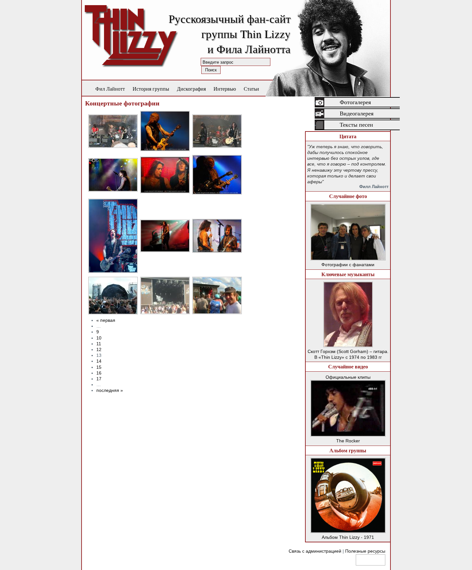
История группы (151, 88)
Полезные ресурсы (365, 551)
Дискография (191, 88)
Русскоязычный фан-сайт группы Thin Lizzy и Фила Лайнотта (230, 33)
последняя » (109, 390)
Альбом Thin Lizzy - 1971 (348, 537)
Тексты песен (356, 125)
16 (98, 372)
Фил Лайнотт (110, 88)
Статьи (251, 88)
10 (98, 337)
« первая (105, 320)
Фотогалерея (355, 102)
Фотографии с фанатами (347, 264)
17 (98, 378)
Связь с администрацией (315, 551)
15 (98, 367)
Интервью (225, 88)
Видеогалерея (356, 113)
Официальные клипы (348, 377)
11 (98, 343)
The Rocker (348, 440)
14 (98, 361)
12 (98, 349)
